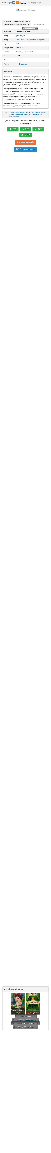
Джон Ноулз (20, 36)
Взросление (24, 113)
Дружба (11, 114)
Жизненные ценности (22, 114)
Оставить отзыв (27, 149)
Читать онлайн (27, 142)
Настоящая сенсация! (24, 52)
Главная (8, 21)
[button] (14, 3)
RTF (27, 129)
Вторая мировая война (37, 113)
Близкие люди (14, 113)
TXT (40, 129)
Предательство (36, 114)
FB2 (14, 129)
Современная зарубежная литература (31, 40)
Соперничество (14, 116)
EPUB (27, 135)
